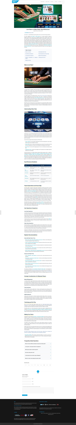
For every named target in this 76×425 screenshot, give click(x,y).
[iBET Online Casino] (16, 1)
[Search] (63, 1)
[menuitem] (42, 1)
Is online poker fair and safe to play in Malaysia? (32, 355)
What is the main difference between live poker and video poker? (35, 343)
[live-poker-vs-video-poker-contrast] (38, 16)
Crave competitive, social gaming (30, 255)
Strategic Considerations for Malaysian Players (31, 58)
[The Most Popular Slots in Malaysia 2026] (75, 212)
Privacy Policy (49, 413)
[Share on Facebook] (25, 365)
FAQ (52, 414)
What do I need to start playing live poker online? (33, 358)
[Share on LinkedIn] (38, 365)
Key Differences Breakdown (29, 53)
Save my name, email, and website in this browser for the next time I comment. (31, 386)
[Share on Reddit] (47, 365)
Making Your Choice (28, 60)
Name (32, 378)
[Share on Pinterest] (34, 365)
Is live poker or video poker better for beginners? (33, 346)
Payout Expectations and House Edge (43, 53)
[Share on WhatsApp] (31, 365)
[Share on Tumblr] (41, 365)
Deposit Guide (58, 413)
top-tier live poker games (43, 95)
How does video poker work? (29, 352)
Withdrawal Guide (50, 414)
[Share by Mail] (50, 365)
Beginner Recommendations (42, 55)
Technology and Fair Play (41, 57)
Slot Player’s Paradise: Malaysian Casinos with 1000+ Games (33, 331)
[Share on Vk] (44, 365)
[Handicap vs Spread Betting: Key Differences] (0, 212)
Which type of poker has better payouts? (31, 349)
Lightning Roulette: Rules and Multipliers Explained (39, 332)
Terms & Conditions (46, 413)
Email (32, 381)
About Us (42, 413)
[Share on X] (28, 365)
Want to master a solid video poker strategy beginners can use (35, 250)
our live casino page (49, 271)
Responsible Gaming (54, 413)
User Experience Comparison (29, 55)
